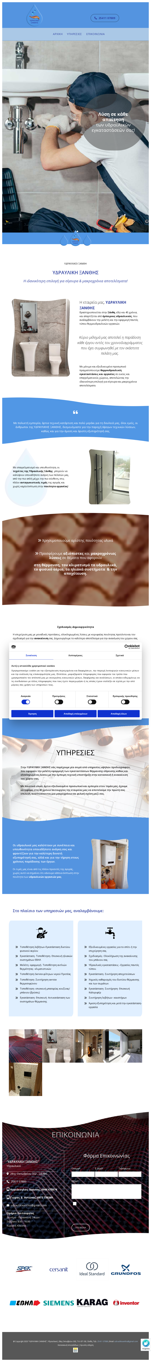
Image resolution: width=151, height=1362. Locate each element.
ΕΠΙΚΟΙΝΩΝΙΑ (95, 34)
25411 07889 (102, 1341)
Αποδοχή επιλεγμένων (75, 713)
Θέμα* (75, 1181)
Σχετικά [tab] (120, 655)
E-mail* (99, 1168)
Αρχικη (58, 34)
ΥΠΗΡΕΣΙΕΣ (74, 34)
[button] (105, 18)
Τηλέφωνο (124, 1168)
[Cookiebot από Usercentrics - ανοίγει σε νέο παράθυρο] (127, 647)
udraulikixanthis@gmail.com (126, 1341)
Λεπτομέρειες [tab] (75, 655)
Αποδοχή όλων (119, 713)
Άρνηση (32, 713)
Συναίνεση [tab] (31, 655)
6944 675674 (49, 1189)
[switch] (59, 702)
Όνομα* (76, 1168)
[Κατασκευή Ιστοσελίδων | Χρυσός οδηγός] (75, 1350)
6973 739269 (45, 1197)
